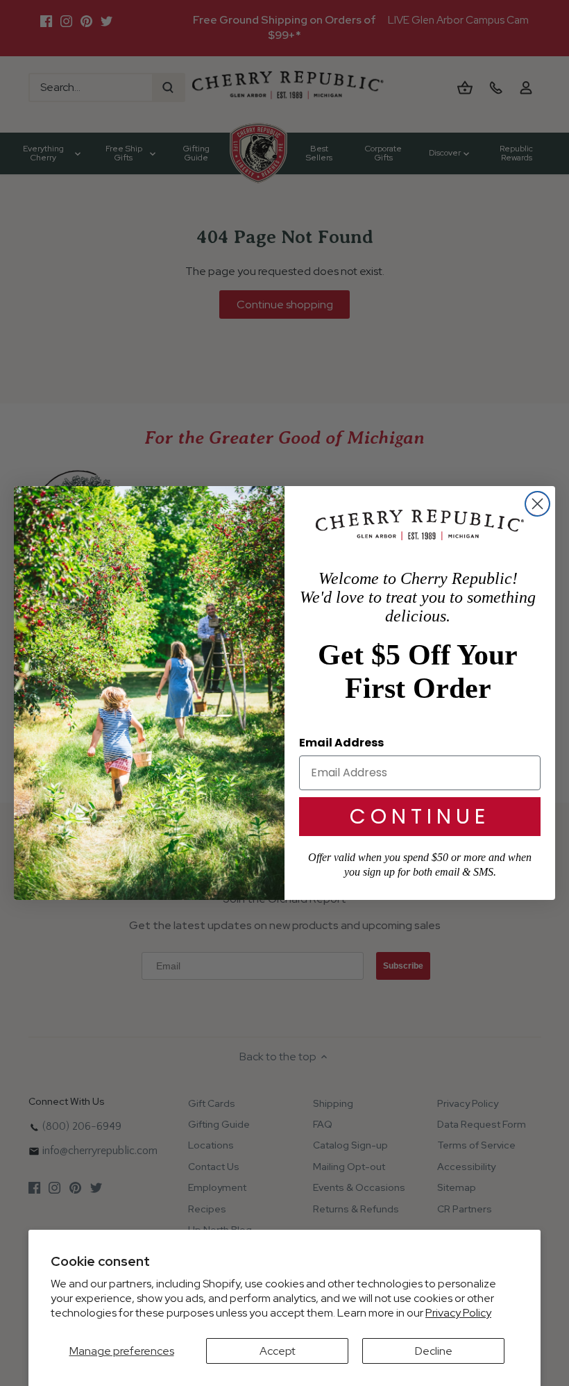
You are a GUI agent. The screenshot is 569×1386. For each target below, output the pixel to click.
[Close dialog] (537, 504)
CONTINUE (420, 816)
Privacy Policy (458, 1312)
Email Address (341, 743)
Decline (433, 1351)
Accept (278, 1351)
